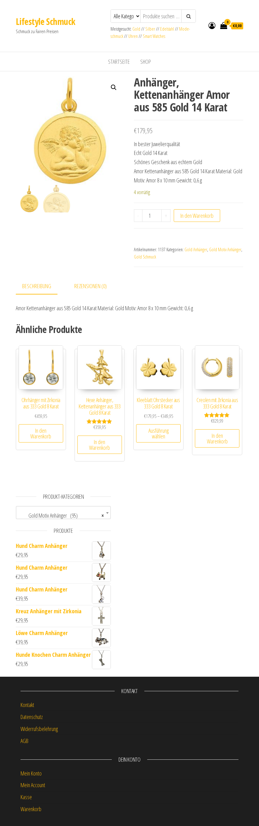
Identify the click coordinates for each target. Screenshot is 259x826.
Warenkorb (31, 809)
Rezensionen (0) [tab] (90, 286)
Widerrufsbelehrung (39, 729)
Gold (136, 29)
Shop (145, 61)
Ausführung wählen (158, 433)
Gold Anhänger (195, 250)
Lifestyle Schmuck (45, 21)
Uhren (133, 36)
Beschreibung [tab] (36, 286)
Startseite (119, 61)
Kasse (26, 797)
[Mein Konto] (211, 25)
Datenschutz (32, 717)
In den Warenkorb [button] (40, 433)
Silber (150, 29)
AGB (24, 741)
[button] (113, 87)
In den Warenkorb (197, 215)
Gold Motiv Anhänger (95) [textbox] (61, 515)
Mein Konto (31, 773)
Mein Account (33, 785)
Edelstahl (167, 29)
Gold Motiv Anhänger (225, 250)
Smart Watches (154, 36)
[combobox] (63, 512)
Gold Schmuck (145, 257)
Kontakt (27, 705)
